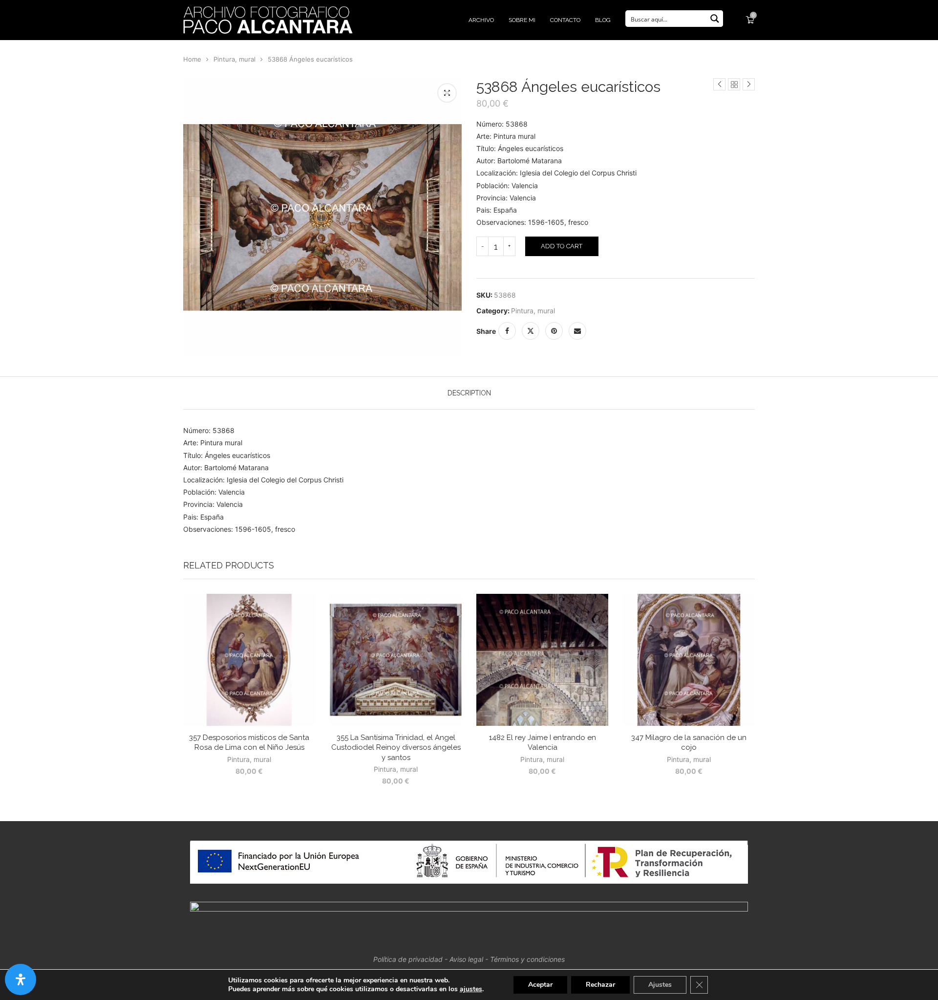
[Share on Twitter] (530, 331)
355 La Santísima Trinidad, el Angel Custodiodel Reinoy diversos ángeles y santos (396, 747)
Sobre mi (522, 20)
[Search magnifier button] (714, 18)
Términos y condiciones (527, 959)
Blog (603, 20)
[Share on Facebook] (507, 331)
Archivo (481, 20)
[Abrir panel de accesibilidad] (20, 979)
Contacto (565, 20)
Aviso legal (466, 959)
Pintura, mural (234, 59)
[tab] (469, 393)
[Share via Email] (577, 331)
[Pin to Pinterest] (554, 331)
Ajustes (660, 984)
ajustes (471, 989)
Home (192, 59)
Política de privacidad (408, 959)
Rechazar (600, 984)
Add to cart (561, 246)
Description (469, 393)
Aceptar (540, 984)
